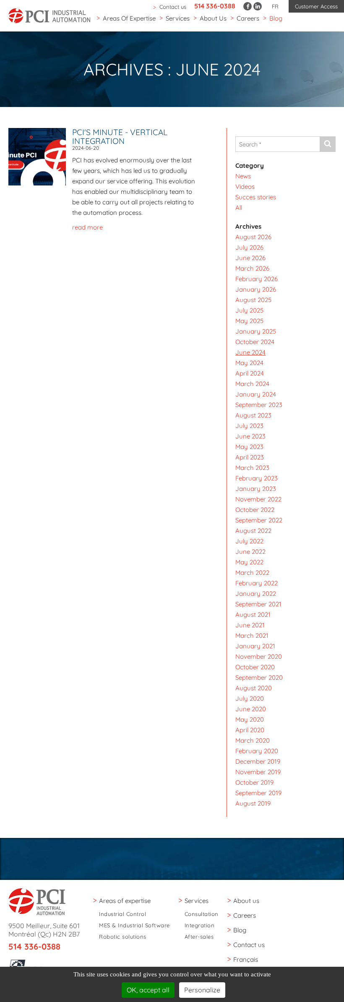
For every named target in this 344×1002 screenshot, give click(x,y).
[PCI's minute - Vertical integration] (40, 156)
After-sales (199, 936)
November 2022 (258, 499)
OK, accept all (148, 990)
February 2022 (256, 583)
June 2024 (250, 352)
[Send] (327, 144)
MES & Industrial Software (134, 925)
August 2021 (253, 614)
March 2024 (252, 384)
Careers (248, 18)
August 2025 (253, 300)
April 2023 (249, 457)
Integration (200, 925)
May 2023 (249, 447)
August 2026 (253, 237)
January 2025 (255, 331)
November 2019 (258, 772)
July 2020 (249, 698)
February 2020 (256, 751)
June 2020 (250, 709)
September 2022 (258, 520)
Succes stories (255, 197)
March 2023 (252, 468)
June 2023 (250, 436)
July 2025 (249, 310)
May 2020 (249, 719)
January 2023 (255, 489)
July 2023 (249, 426)
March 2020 (252, 740)
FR (275, 6)
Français (245, 959)
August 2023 (253, 415)
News (243, 176)
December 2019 (257, 761)
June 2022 (250, 552)
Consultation (202, 914)
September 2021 (258, 604)
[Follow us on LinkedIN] (257, 6)
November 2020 (258, 656)
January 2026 (255, 289)
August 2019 (253, 803)
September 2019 (258, 793)
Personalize (202, 990)
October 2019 (254, 782)
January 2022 (255, 594)
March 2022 (252, 573)
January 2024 (255, 394)
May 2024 (249, 363)
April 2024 (249, 373)
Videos (245, 186)
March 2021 (251, 635)
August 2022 (253, 531)
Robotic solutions (122, 936)
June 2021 (250, 625)
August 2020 (253, 688)
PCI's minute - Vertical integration (119, 136)
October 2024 (254, 342)
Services (178, 18)
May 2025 (249, 321)
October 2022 (254, 510)
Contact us (172, 6)
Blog (275, 18)
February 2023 (256, 478)
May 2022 (249, 562)
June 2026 (250, 258)
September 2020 (259, 677)
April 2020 (249, 730)
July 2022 (249, 541)
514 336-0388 (214, 6)
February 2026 (256, 279)
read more (87, 227)
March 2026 (252, 268)
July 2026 (249, 247)
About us (213, 18)
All (238, 207)
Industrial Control (122, 914)
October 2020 (255, 667)
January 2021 (255, 646)
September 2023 (258, 405)
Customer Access (316, 6)
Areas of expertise (129, 18)
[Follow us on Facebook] (247, 6)
